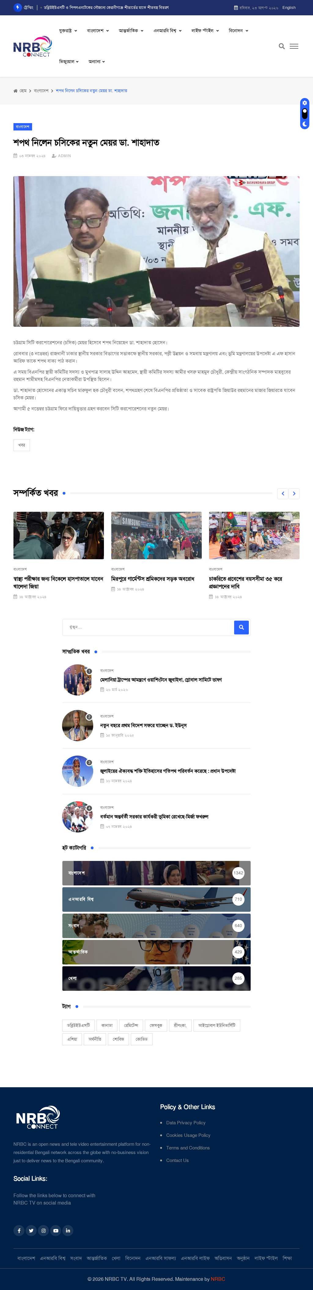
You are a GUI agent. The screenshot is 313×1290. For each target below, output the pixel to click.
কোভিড (142, 1039)
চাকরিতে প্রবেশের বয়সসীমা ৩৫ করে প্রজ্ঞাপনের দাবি (245, 582)
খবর (21, 445)
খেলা (116, 1258)
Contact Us (177, 1160)
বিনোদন (236, 31)
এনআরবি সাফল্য (160, 1258)
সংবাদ (76, 1258)
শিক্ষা (287, 1258)
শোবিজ (118, 1039)
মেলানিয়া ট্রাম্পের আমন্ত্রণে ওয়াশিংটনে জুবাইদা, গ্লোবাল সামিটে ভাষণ (161, 680)
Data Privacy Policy (186, 1123)
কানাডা (106, 1025)
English (289, 7)
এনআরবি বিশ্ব (165, 31)
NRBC (218, 1279)
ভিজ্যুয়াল (66, 61)
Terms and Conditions (188, 1148)
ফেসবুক (156, 1025)
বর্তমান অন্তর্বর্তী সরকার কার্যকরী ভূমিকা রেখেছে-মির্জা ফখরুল (154, 816)
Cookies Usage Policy (188, 1135)
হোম (22, 90)
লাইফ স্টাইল (203, 31)
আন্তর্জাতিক (129, 31)
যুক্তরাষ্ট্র (66, 31)
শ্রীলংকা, (180, 1025)
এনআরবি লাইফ (195, 1258)
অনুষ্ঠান (243, 1258)
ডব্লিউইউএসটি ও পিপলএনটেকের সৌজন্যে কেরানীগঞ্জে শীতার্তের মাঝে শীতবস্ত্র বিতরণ (106, 7)
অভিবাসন (223, 1258)
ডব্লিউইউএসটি (78, 1025)
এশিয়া (72, 1039)
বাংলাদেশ (96, 31)
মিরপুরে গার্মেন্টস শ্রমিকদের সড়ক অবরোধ (152, 579)
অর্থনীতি (95, 1039)
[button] (282, 493)
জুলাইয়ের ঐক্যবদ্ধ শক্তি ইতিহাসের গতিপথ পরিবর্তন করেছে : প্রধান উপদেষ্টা (168, 771)
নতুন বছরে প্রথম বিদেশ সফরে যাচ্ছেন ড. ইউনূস (143, 725)
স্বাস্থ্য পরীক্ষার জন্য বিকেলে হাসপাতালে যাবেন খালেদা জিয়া (58, 582)
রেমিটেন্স (131, 1025)
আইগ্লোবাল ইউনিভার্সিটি (216, 1025)
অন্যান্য (95, 61)
